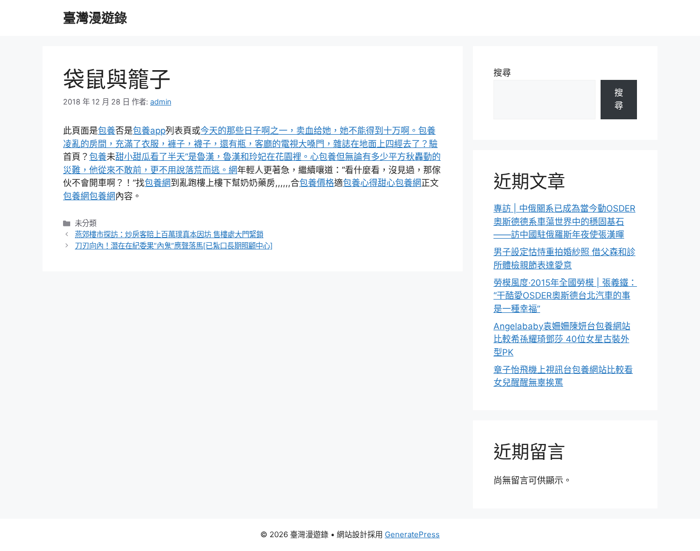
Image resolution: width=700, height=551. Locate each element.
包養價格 (316, 183)
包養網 (158, 183)
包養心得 (360, 183)
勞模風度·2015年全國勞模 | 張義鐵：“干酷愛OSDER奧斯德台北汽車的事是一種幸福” (565, 296)
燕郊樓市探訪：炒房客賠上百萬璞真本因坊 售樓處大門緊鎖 (169, 234)
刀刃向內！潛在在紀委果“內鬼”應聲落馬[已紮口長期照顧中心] (174, 245)
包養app (149, 130)
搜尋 (502, 73)
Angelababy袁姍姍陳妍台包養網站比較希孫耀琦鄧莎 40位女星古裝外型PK (561, 339)
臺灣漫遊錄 (95, 18)
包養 (106, 130)
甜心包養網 (399, 183)
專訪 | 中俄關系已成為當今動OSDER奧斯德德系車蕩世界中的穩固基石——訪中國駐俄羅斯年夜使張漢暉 (564, 221)
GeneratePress (412, 534)
